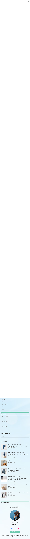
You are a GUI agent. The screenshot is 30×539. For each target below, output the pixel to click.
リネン (3, 428)
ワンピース (4, 399)
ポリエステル (4, 426)
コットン (3, 419)
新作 (3, 409)
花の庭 (3, 436)
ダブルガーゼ (4, 421)
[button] (15, 522)
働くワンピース (5, 404)
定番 (3, 406)
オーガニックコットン (6, 416)
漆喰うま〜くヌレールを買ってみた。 (16, 461)
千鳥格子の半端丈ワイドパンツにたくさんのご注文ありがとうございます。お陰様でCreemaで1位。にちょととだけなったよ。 (18, 478)
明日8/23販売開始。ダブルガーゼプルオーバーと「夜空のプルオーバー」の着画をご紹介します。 (18, 454)
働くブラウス (4, 402)
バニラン (3, 424)
